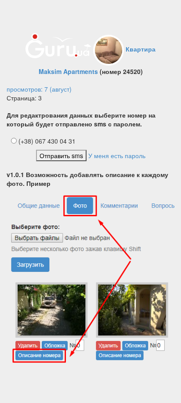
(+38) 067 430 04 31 (46, 141)
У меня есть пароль (116, 155)
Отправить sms (61, 155)
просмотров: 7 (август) (39, 89)
